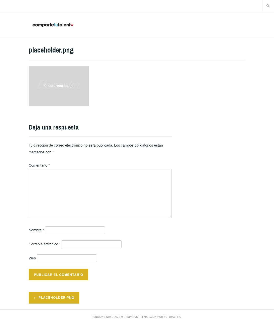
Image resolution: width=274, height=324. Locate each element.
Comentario (39, 165)
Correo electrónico (45, 243)
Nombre (36, 229)
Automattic (172, 317)
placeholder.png (56, 297)
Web (32, 257)
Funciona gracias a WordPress (115, 317)
